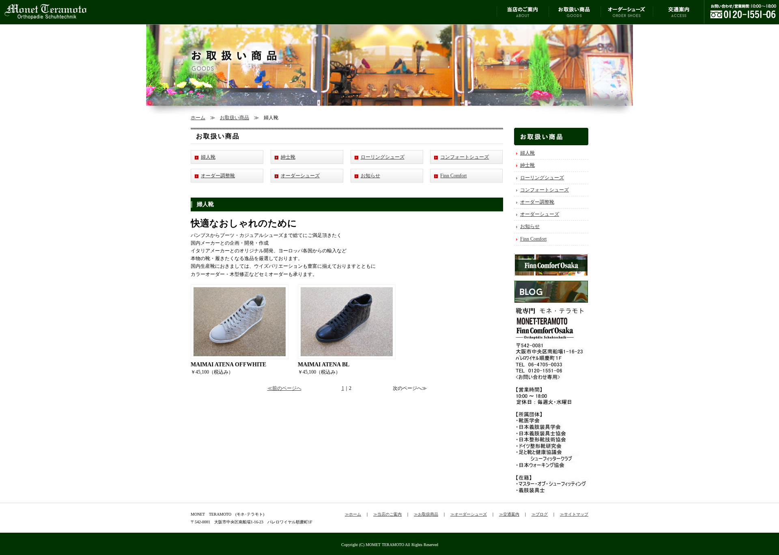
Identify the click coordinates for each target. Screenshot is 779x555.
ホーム (198, 117)
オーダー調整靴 (218, 176)
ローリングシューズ (383, 157)
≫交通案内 (509, 514)
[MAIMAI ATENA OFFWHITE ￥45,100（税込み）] (239, 288)
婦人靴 (208, 157)
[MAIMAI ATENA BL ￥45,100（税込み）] (347, 288)
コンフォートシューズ (464, 157)
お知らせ (370, 176)
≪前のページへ (284, 388)
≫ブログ (540, 514)
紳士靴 (288, 157)
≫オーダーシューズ (468, 514)
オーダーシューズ (300, 176)
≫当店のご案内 (387, 514)
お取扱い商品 (234, 117)
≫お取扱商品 (426, 514)
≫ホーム (353, 514)
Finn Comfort (453, 176)
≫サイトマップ (574, 514)
